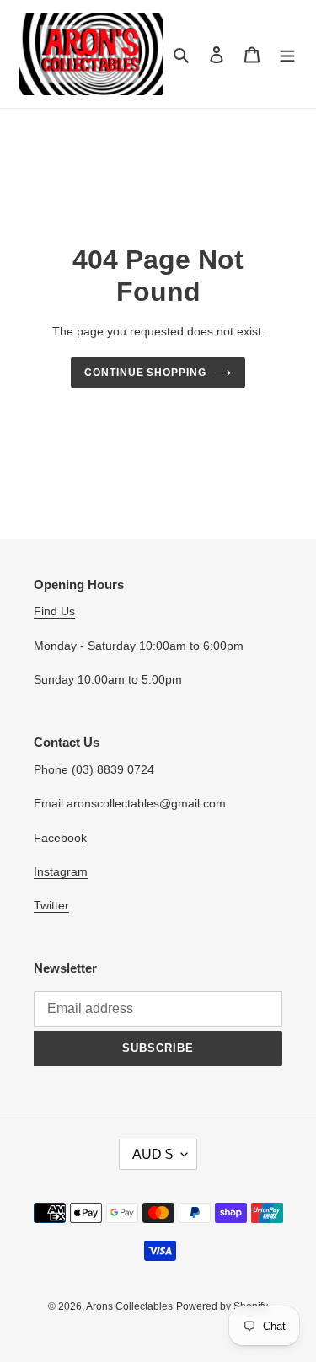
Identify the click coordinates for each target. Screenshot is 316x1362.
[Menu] (287, 54)
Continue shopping (145, 372)
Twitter (51, 905)
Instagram (61, 871)
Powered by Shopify (222, 1306)
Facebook (60, 838)
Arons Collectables (129, 1306)
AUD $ (152, 1154)
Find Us (54, 611)
